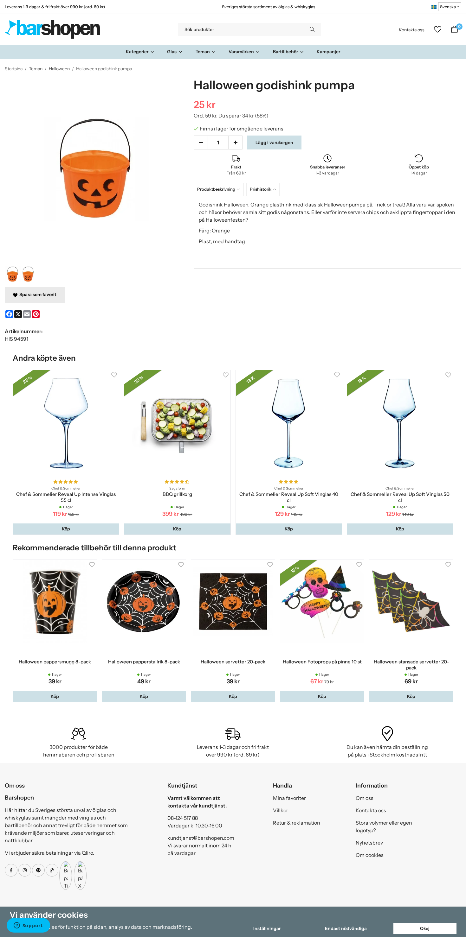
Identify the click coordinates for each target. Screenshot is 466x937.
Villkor (280, 810)
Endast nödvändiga (346, 928)
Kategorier (137, 51)
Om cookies (370, 855)
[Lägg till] (235, 142)
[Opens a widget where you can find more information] (28, 926)
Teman (203, 51)
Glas (172, 51)
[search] (312, 29)
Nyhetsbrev (369, 842)
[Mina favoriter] (437, 29)
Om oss (364, 798)
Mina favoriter (289, 798)
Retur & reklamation (296, 823)
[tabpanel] (327, 232)
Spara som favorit (36, 294)
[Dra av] (201, 142)
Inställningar (267, 928)
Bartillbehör (285, 51)
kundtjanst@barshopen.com (200, 838)
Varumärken (241, 51)
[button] (66, 528)
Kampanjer (328, 51)
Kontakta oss (411, 29)
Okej (425, 928)
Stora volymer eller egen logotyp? (384, 826)
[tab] (220, 189)
